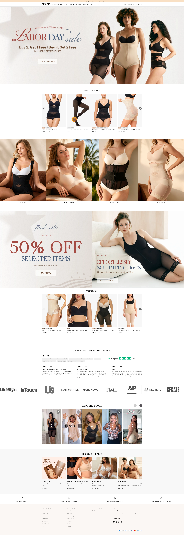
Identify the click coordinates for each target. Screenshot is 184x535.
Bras (79, 4)
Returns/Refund (45, 523)
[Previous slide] (43, 108)
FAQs (43, 526)
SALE (99, 4)
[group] (57, 371)
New (61, 4)
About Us (93, 4)
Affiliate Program (70, 518)
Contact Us (44, 510)
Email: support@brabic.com (98, 510)
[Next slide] (140, 108)
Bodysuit (66, 4)
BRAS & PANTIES (69, 202)
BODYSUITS (22, 202)
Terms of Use (70, 523)
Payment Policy (45, 521)
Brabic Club (69, 513)
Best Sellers (55, 4)
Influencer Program (71, 516)
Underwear (86, 4)
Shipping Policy (45, 518)
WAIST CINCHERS (115, 202)
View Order (120, 488)
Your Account (45, 513)
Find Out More (70, 488)
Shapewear (73, 4)
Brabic (93, 532)
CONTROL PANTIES (161, 202)
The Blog (69, 526)
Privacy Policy (70, 521)
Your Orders (44, 516)
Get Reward (44, 488)
